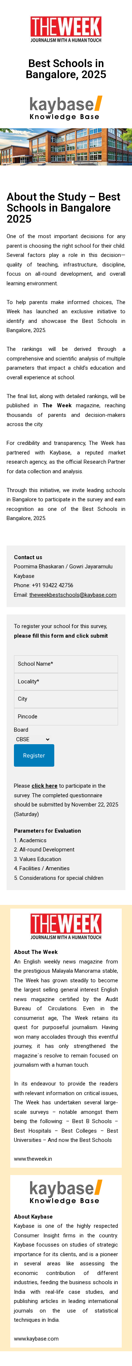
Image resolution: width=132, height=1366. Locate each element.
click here (45, 786)
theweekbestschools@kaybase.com (73, 595)
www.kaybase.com (36, 1338)
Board (21, 729)
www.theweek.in (33, 1159)
